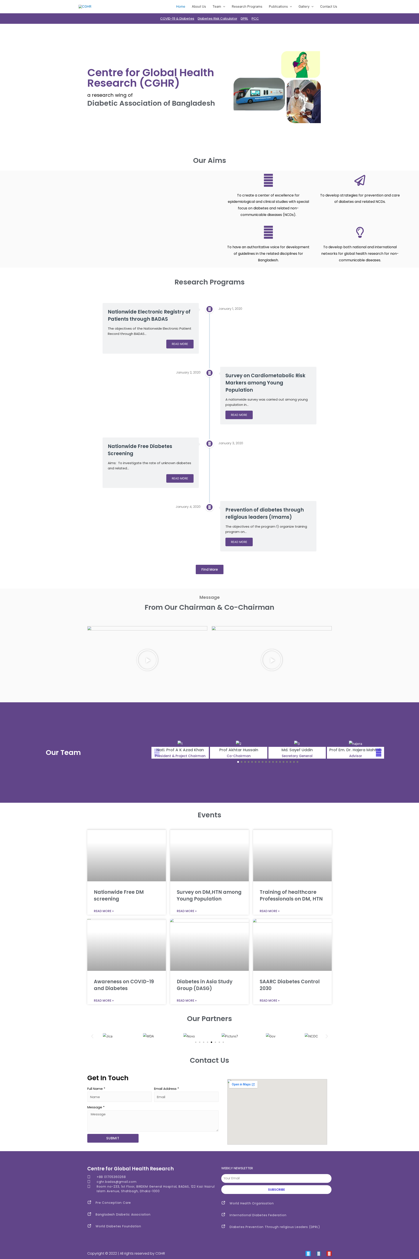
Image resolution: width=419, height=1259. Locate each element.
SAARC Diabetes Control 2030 (290, 985)
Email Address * (166, 1088)
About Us (199, 6)
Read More (180, 344)
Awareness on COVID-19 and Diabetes (124, 985)
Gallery (304, 6)
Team (217, 6)
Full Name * (96, 1088)
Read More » (104, 911)
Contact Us (328, 6)
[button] (209, 569)
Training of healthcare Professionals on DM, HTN (291, 895)
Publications (278, 6)
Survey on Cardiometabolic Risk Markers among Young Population (265, 382)
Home (180, 6)
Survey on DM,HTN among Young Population (209, 895)
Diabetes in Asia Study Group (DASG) (204, 985)
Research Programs (247, 6)
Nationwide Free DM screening (119, 895)
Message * (96, 1107)
